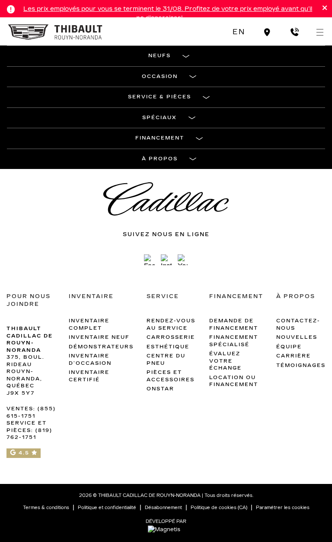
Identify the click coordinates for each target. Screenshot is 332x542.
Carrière (293, 356)
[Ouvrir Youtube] (183, 259)
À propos (160, 159)
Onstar (160, 389)
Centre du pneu (166, 359)
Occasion (160, 76)
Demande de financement (233, 324)
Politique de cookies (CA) (219, 507)
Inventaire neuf (99, 337)
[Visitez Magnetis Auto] (166, 529)
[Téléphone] (295, 32)
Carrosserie (171, 337)
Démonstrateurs (101, 347)
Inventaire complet (89, 324)
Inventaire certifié (89, 376)
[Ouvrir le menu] (319, 32)
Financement (159, 138)
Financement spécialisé (233, 340)
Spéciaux (159, 117)
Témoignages (301, 365)
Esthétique (168, 347)
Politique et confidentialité (107, 507)
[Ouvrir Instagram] (166, 259)
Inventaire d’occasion (90, 359)
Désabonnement (163, 507)
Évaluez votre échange (225, 361)
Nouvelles (296, 337)
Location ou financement (233, 381)
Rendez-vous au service (171, 324)
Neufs (159, 55)
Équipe (289, 347)
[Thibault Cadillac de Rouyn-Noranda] (55, 31)
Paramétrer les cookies (283, 507)
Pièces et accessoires (171, 376)
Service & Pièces (159, 97)
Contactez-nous (298, 324)
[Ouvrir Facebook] (149, 259)
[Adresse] (267, 32)
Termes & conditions (46, 507)
